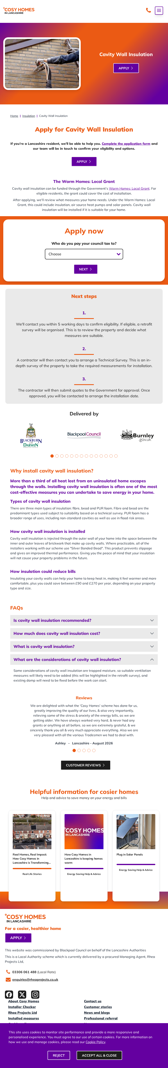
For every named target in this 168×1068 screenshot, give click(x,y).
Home (14, 115)
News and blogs (97, 1012)
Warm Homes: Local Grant (129, 188)
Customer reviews (83, 765)
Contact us (92, 1001)
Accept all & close (99, 1055)
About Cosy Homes (23, 1001)
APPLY (124, 68)
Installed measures (23, 1018)
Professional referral (101, 1018)
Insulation (28, 115)
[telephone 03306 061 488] (148, 11)
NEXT (83, 269)
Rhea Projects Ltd (22, 1012)
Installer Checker (22, 1007)
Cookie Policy (95, 1042)
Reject (59, 1055)
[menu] (159, 11)
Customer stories (98, 1007)
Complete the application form (126, 144)
